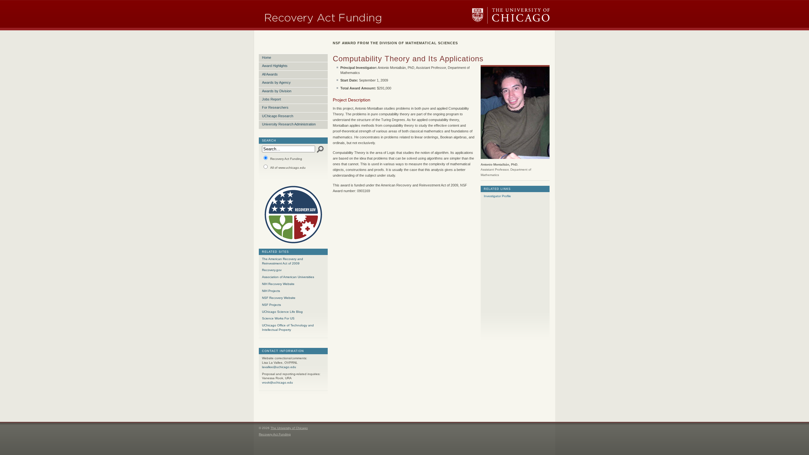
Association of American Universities (288, 277)
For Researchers (275, 107)
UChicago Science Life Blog (282, 311)
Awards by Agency (276, 82)
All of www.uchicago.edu (288, 167)
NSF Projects (271, 304)
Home (266, 57)
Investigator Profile (497, 196)
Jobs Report (271, 99)
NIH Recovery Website (278, 284)
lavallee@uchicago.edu (279, 367)
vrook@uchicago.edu (277, 382)
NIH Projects (271, 291)
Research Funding (344, 15)
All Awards (270, 74)
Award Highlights (275, 66)
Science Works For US (278, 318)
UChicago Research (277, 116)
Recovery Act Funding (286, 159)
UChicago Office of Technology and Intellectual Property (288, 327)
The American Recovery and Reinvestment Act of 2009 (282, 261)
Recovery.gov (272, 270)
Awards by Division (276, 91)
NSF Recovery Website (278, 298)
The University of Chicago (511, 15)
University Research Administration (289, 124)
